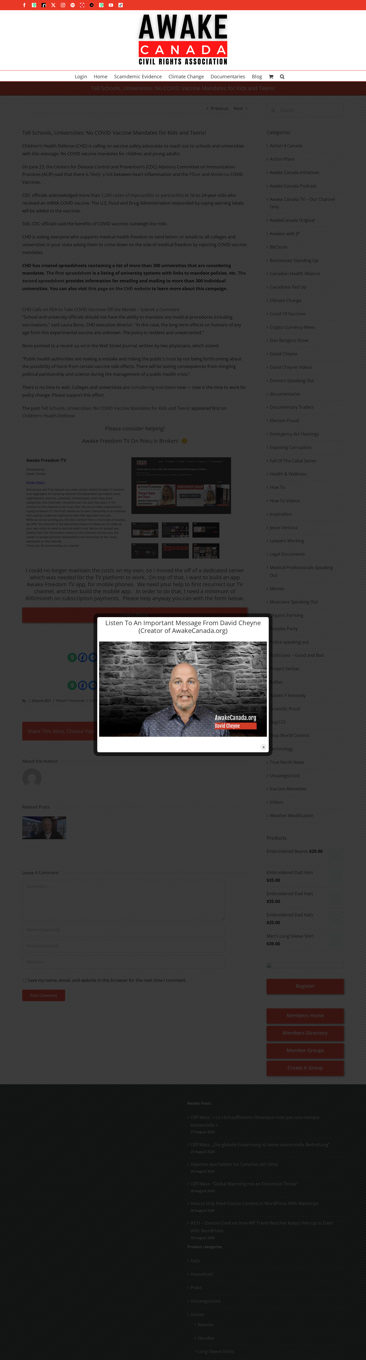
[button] (282, 76)
